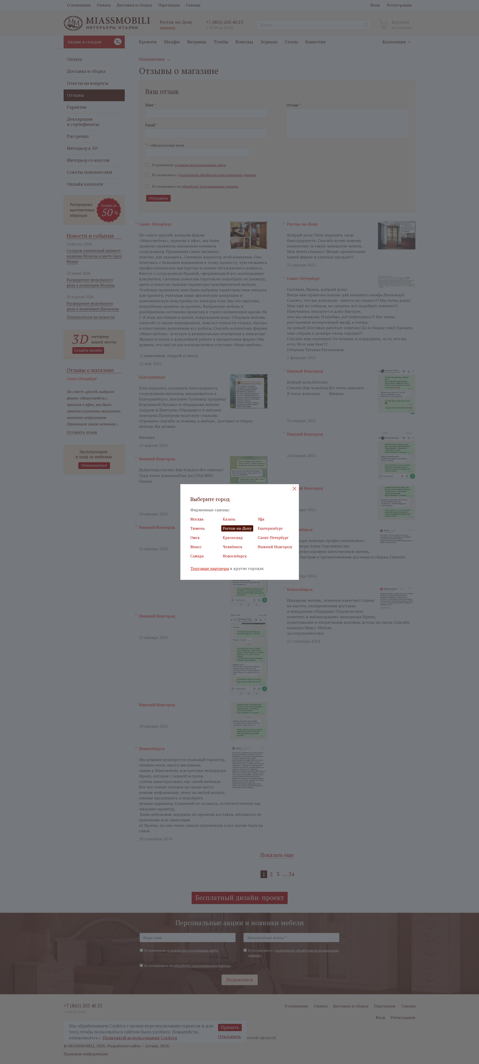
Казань (229, 519)
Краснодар (233, 537)
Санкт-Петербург (273, 537)
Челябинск (232, 546)
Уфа (261, 519)
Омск (195, 537)
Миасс (196, 546)
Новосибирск (235, 555)
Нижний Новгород (275, 546)
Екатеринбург (270, 528)
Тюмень (197, 528)
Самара (197, 555)
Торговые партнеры (209, 568)
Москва (197, 519)
